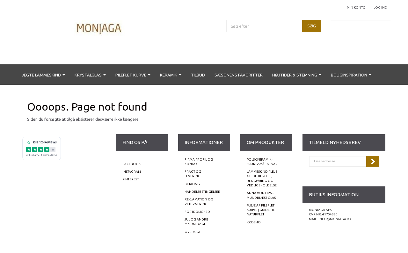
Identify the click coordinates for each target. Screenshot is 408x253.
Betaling (192, 184)
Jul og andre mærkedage (196, 222)
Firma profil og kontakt (199, 162)
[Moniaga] (99, 28)
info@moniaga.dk (334, 219)
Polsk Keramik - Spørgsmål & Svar (262, 162)
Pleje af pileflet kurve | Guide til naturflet (260, 210)
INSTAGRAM (131, 171)
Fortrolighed (197, 211)
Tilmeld (372, 161)
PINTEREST (130, 179)
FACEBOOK (131, 164)
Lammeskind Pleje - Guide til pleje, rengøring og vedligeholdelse (263, 178)
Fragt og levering (193, 174)
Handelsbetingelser (202, 191)
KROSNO (254, 222)
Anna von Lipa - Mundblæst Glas (261, 195)
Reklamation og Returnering (199, 202)
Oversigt (192, 232)
